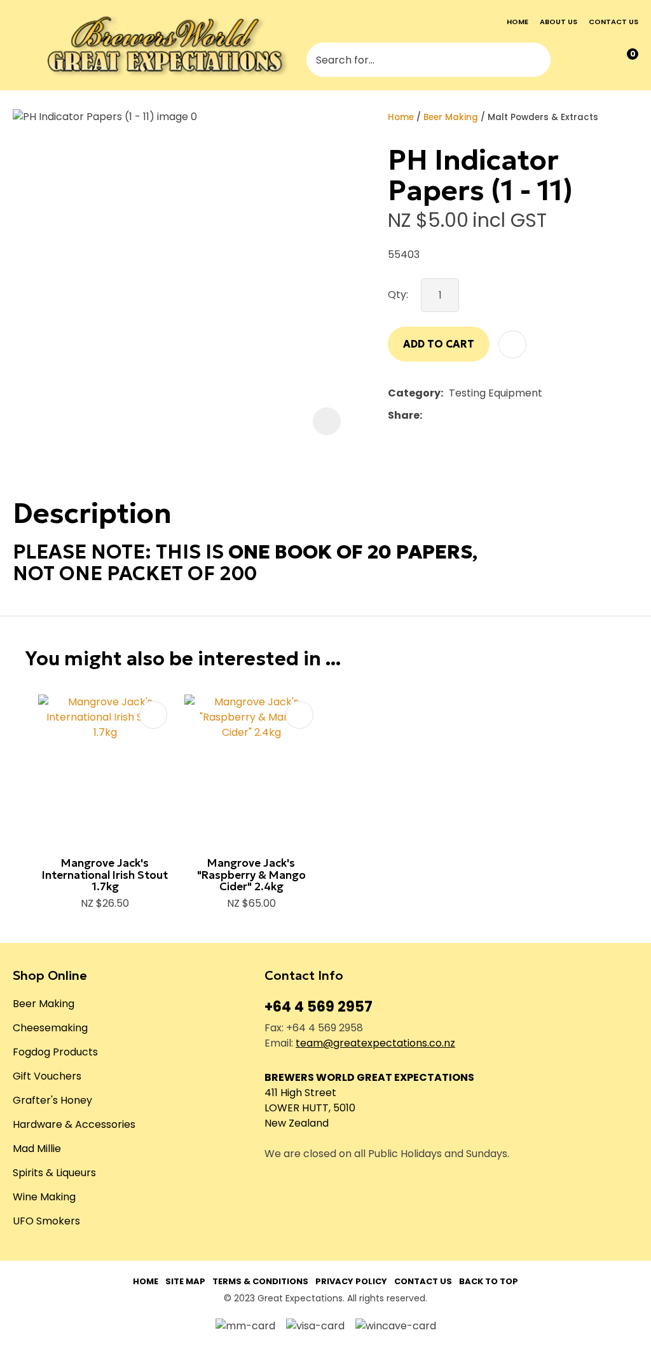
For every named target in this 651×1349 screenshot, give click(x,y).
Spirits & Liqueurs (54, 1172)
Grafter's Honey (52, 1100)
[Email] (467, 415)
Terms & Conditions (260, 1281)
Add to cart (438, 343)
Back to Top (488, 1281)
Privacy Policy (351, 1281)
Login (572, 60)
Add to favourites (153, 715)
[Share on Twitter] (447, 415)
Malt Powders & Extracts (543, 117)
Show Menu (22, 45)
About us (558, 22)
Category (414, 393)
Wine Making (44, 1197)
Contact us (613, 22)
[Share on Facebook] (430, 416)
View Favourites (598, 60)
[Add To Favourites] (512, 344)
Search (535, 60)
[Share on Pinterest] (486, 415)
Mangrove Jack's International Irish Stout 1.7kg (105, 874)
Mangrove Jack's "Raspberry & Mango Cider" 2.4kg (251, 874)
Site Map (185, 1281)
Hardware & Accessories (74, 1124)
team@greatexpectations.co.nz (375, 1043)
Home (517, 22)
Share (404, 415)
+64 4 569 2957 (318, 1007)
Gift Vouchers (47, 1076)
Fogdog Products (55, 1052)
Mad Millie (37, 1148)
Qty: (398, 294)
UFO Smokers (46, 1221)
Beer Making (450, 117)
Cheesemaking (50, 1027)
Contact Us (423, 1281)
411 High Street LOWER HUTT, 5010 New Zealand (309, 1107)
